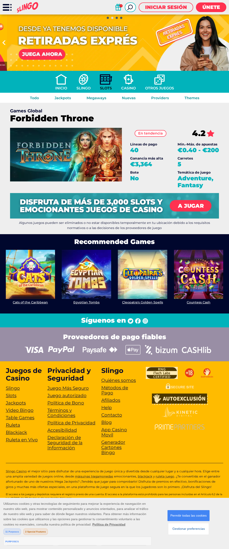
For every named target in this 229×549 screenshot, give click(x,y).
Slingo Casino (16, 471)
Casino (128, 88)
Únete (211, 7)
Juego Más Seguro (68, 388)
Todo (34, 98)
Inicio (61, 88)
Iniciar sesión (166, 7)
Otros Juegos (159, 88)
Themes (191, 98)
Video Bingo (20, 410)
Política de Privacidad (71, 422)
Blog (106, 422)
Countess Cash (198, 302)
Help (106, 407)
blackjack (145, 476)
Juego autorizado (67, 395)
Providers (160, 98)
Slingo (83, 88)
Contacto (111, 415)
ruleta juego (165, 476)
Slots (106, 88)
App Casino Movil (114, 432)
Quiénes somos (118, 380)
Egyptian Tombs (86, 302)
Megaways (96, 98)
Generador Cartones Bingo (113, 447)
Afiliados (110, 400)
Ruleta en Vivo (22, 439)
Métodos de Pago (114, 390)
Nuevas (129, 98)
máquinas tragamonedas (94, 476)
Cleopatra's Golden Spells (142, 302)
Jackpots (63, 98)
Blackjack (16, 432)
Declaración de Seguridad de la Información (65, 442)
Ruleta (13, 425)
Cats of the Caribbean (30, 302)
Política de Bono (65, 403)
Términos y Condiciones (61, 413)
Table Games (20, 417)
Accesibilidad (62, 430)
